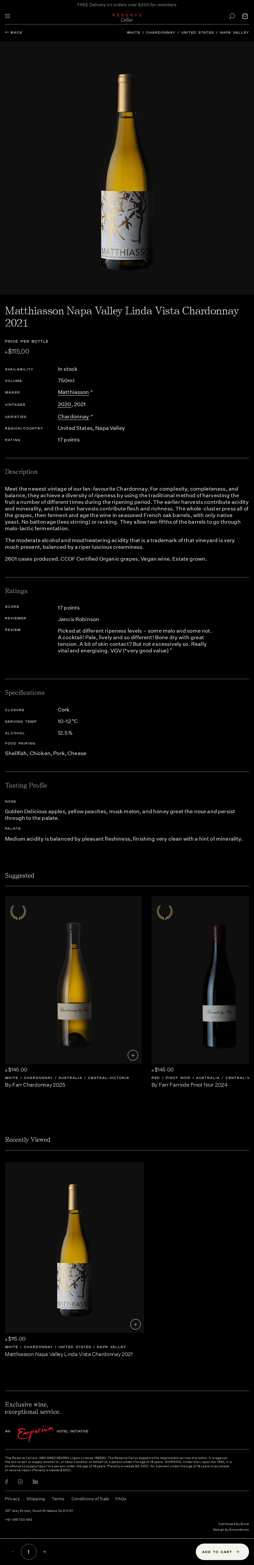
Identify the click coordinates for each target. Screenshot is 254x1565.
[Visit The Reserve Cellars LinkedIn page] (35, 1481)
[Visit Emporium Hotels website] (58, 1434)
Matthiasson (73, 392)
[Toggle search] (231, 16)
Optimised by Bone (233, 1524)
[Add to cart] (133, 1055)
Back (16, 32)
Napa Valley (234, 32)
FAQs (121, 1499)
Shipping (35, 1499)
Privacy (12, 1499)
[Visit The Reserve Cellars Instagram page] (20, 1481)
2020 (64, 404)
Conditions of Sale (90, 1499)
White (133, 32)
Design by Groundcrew (231, 1530)
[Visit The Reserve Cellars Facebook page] (6, 1481)
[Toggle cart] (245, 16)
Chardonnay (160, 32)
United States (197, 32)
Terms (58, 1499)
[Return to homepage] (127, 16)
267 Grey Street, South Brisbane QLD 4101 (39, 1511)
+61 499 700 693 (18, 1520)
